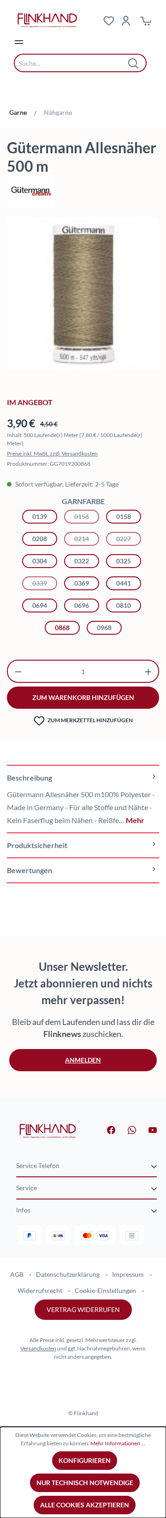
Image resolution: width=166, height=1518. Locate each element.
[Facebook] (105, 1129)
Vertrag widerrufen (83, 1309)
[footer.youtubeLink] (147, 1129)
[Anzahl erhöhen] (148, 671)
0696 (81, 605)
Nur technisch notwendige (84, 1483)
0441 (123, 583)
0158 (123, 516)
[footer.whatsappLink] (126, 1129)
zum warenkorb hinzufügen (83, 697)
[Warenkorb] (146, 20)
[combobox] (73, 63)
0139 (39, 516)
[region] (83, 298)
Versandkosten (38, 1348)
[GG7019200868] (83, 293)
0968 (104, 627)
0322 (81, 561)
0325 (123, 561)
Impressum (128, 1274)
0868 (62, 627)
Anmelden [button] (83, 1060)
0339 (44, 583)
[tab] (83, 798)
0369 (81, 583)
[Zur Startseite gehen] (47, 1130)
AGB (17, 1274)
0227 (128, 539)
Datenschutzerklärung (68, 1274)
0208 (39, 539)
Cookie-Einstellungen (105, 1290)
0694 (39, 605)
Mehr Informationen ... (117, 1443)
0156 (86, 516)
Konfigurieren (85, 1460)
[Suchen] (134, 63)
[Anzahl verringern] (18, 671)
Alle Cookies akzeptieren (84, 1505)
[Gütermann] (83, 191)
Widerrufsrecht (40, 1290)
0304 (39, 561)
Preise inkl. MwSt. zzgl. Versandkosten (52, 453)
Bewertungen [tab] (29, 870)
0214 (86, 539)
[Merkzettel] (109, 20)
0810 (123, 605)
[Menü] (19, 41)
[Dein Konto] (125, 20)
